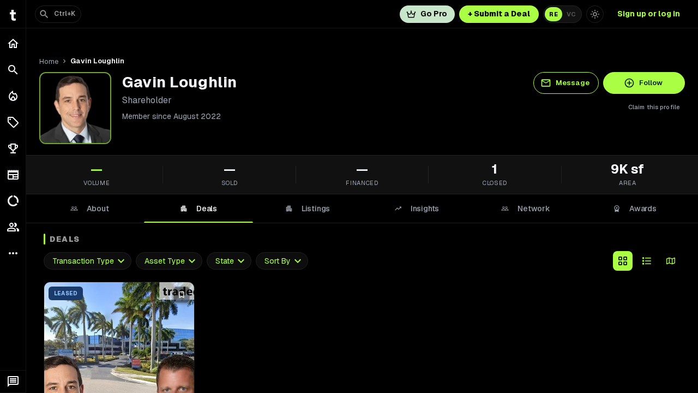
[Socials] (12, 227)
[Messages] (12, 381)
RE (553, 14)
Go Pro (433, 14)
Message (572, 82)
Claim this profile (654, 107)
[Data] (12, 201)
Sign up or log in (648, 14)
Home (48, 61)
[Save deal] (181, 295)
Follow (651, 82)
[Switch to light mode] (595, 14)
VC (571, 14)
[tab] (89, 208)
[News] (12, 175)
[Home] (12, 44)
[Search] (12, 70)
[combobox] (87, 261)
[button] (12, 122)
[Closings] (12, 96)
